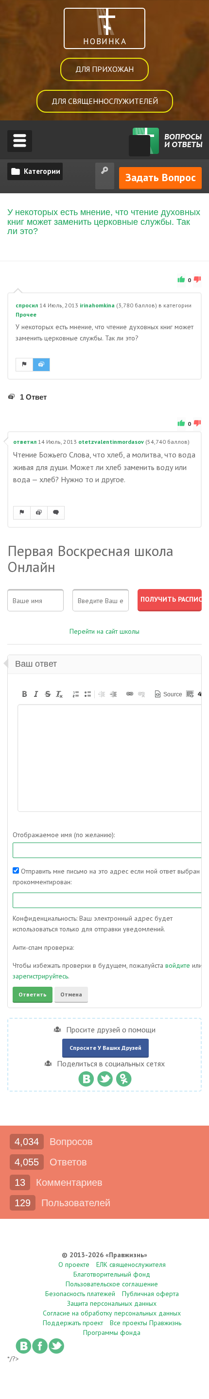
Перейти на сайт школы (104, 631)
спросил (27, 305)
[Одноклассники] (123, 1076)
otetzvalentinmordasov (111, 441)
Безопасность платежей (80, 1293)
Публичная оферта (150, 1293)
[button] (24, 694)
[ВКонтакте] (85, 1076)
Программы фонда (111, 1332)
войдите (177, 965)
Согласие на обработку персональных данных (112, 1313)
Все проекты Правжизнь (145, 1322)
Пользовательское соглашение (112, 1284)
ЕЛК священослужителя (131, 1264)
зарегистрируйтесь (40, 976)
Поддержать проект (73, 1322)
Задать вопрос (160, 177)
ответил (24, 441)
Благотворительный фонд (111, 1274)
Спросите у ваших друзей (105, 1047)
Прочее (26, 314)
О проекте (73, 1264)
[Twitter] (104, 1076)
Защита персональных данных (112, 1303)
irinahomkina (97, 305)
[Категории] (35, 171)
